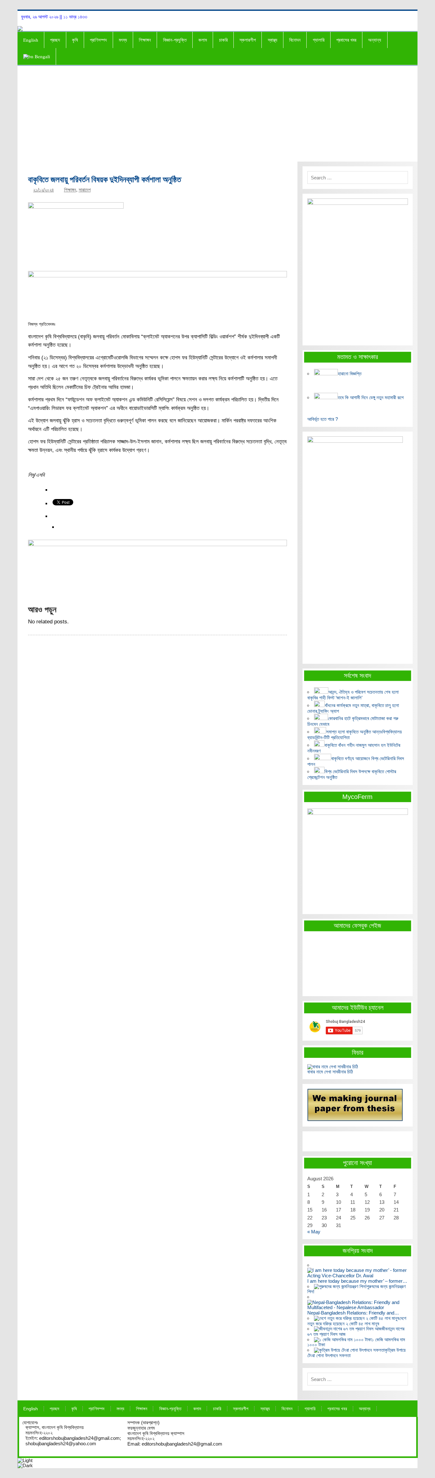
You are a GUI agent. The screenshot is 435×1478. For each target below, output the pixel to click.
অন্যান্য (374, 40)
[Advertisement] (217, 113)
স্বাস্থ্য (272, 40)
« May (313, 1231)
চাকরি (223, 40)
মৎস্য (123, 40)
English (30, 40)
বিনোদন (295, 40)
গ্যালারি (318, 40)
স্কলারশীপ (247, 40)
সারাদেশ (85, 189)
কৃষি (75, 40)
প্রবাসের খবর (346, 40)
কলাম (202, 40)
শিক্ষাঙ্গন (145, 40)
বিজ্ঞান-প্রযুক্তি (175, 40)
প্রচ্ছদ (55, 40)
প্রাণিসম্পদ (98, 40)
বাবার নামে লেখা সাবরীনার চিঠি (330, 1071)
